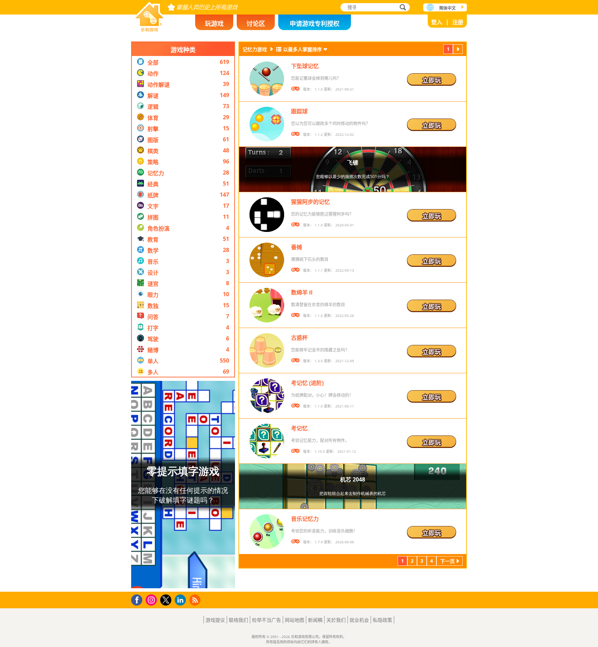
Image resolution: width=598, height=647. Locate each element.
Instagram (152, 599)
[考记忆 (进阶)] (267, 395)
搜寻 (402, 7)
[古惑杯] (267, 350)
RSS (195, 600)
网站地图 (294, 620)
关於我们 (336, 620)
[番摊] (267, 260)
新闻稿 (315, 620)
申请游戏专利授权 (314, 23)
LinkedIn (181, 600)
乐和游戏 (149, 15)
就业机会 (359, 620)
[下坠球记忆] (267, 79)
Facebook (138, 599)
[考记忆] (267, 441)
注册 (457, 22)
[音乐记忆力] (267, 531)
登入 (436, 22)
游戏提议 (215, 620)
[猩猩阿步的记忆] (267, 214)
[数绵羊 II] (267, 305)
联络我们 (238, 620)
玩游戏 (214, 23)
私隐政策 (382, 620)
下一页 (457, 50)
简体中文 (447, 8)
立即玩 (431, 80)
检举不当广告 (266, 620)
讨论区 (255, 23)
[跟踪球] (267, 124)
